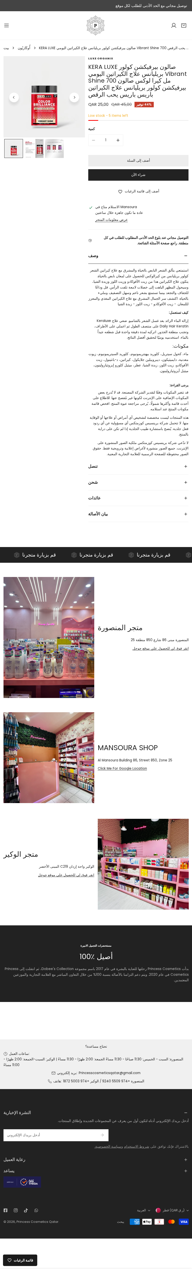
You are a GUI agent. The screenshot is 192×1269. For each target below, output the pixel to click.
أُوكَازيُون (24, 48)
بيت (6, 48)
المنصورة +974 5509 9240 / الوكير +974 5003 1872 (103, 1081)
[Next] (74, 97)
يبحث (120, 1222)
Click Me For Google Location (122, 768)
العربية (141, 1210)
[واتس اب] (36, 1210)
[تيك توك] (26, 1210)
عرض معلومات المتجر (111, 220)
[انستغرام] (15, 1210)
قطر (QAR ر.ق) (173, 1210)
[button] (184, 25)
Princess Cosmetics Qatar (37, 1222)
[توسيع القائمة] (7, 25)
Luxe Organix (100, 58)
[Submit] (102, 1135)
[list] (44, 97)
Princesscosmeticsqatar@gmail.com (109, 1073)
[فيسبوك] (5, 1210)
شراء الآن (138, 174)
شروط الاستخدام (136, 1146)
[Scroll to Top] (183, 1243)
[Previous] (14, 97)
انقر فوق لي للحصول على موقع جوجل (160, 648)
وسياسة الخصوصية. (108, 1146)
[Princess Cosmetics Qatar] (96, 25)
